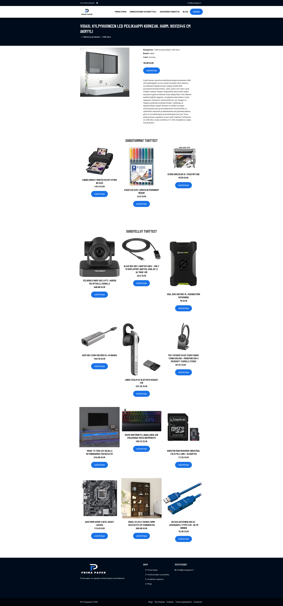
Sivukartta (197, 602)
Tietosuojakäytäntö (183, 602)
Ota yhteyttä (159, 602)
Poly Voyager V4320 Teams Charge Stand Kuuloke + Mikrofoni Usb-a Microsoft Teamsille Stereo (183, 358)
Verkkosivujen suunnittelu (143, 12)
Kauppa (196, 12)
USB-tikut (107, 37)
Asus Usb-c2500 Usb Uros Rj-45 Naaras (99, 355)
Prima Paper (120, 12)
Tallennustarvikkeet (91, 37)
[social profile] (97, 3)
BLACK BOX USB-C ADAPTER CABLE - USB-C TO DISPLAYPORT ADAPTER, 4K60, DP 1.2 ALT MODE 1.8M (141, 269)
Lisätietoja (151, 70)
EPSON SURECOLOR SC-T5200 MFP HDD (183, 174)
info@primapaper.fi (194, 3)
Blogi (185, 12)
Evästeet (170, 602)
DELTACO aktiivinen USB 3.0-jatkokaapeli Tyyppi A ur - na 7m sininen (183, 524)
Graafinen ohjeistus (170, 12)
